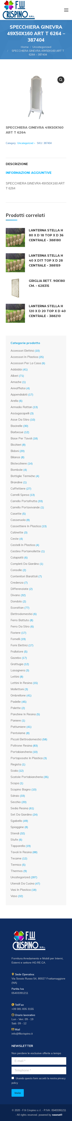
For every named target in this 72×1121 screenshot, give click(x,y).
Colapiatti (17, 557)
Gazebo (16, 658)
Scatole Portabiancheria (27, 777)
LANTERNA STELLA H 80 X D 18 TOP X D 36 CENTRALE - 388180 (46, 235)
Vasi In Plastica (21, 890)
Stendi (15, 833)
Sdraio (15, 795)
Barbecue (17, 432)
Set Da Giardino (21, 814)
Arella (14, 401)
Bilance (15, 457)
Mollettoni (17, 689)
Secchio (16, 802)
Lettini (15, 676)
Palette (16, 708)
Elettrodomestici (21, 614)
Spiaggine (17, 827)
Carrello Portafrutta (24, 501)
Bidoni (15, 451)
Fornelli (15, 639)
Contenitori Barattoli (24, 576)
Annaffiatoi (18, 388)
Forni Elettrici (19, 645)
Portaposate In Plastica (27, 758)
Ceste (15, 538)
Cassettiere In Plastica (26, 526)
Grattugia (17, 664)
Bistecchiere (19, 463)
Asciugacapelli (20, 413)
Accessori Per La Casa (26, 363)
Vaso (14, 896)
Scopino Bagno (21, 789)
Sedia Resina (19, 808)
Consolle (16, 570)
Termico (16, 864)
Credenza (17, 582)
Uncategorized (25, 143)
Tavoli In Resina (21, 852)
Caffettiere (18, 488)
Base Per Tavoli (21, 438)
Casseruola (18, 520)
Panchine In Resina (23, 714)
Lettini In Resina (21, 683)
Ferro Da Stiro (20, 626)
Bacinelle (16, 426)
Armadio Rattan (21, 407)
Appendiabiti (19, 394)
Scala (14, 770)
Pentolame (18, 733)
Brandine (16, 482)
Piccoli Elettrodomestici (26, 739)
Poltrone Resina (21, 745)
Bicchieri (16, 444)
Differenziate (19, 589)
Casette (16, 513)
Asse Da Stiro (20, 419)
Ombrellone (18, 695)
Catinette (17, 532)
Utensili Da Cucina (22, 883)
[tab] (36, 162)
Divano (15, 595)
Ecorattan (17, 607)
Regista (16, 764)
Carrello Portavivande (25, 507)
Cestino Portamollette (26, 551)
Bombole (17, 470)
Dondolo (16, 601)
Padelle (16, 701)
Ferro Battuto (20, 620)
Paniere (16, 720)
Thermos (17, 871)
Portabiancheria (21, 752)
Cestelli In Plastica (23, 545)
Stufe (14, 839)
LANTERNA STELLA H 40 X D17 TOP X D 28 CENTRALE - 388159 (46, 260)
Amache (16, 382)
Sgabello (16, 821)
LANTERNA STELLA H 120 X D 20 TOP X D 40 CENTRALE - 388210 (47, 311)
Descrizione (17, 164)
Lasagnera (18, 670)
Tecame (16, 858)
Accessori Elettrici (22, 350)
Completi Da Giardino (25, 564)
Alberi (14, 375)
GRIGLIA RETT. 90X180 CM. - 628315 (47, 283)
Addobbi (16, 369)
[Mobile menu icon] (66, 10)
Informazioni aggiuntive (28, 173)
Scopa (15, 783)
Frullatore (17, 651)
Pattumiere (18, 727)
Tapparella (18, 846)
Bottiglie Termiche (23, 476)
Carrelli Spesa (20, 495)
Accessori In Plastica (24, 357)
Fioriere (16, 632)
